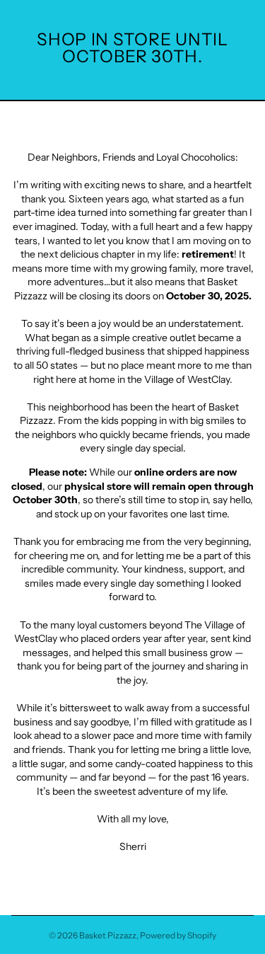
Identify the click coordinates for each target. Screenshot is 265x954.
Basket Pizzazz (107, 935)
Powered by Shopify (178, 935)
